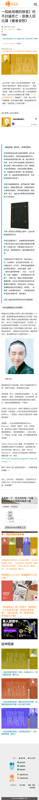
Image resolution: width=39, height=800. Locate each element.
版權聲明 (22, 766)
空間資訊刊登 (24, 778)
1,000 (11, 518)
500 (10, 515)
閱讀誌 (12, 766)
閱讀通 (12, 777)
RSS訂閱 (32, 758)
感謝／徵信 (31, 785)
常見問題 (32, 787)
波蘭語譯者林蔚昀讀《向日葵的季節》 (15, 560)
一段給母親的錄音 (7, 38)
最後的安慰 (20, 38)
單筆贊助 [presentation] (14, 507)
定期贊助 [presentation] (6, 507)
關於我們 (22, 762)
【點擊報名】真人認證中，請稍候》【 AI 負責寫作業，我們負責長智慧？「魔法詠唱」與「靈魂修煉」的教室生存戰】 (19, 611)
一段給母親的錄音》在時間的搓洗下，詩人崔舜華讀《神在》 (19, 732)
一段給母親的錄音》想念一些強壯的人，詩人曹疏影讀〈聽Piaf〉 (19, 673)
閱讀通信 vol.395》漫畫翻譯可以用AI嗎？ (19, 576)
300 (10, 512)
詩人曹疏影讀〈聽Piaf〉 (16, 569)
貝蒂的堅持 (28, 38)
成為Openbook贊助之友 (15, 527)
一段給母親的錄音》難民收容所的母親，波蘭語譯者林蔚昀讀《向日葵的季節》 (19, 703)
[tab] (6, 507)
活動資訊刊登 (24, 775)
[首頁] (11, 4)
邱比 (15, 38)
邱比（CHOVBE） (9, 29)
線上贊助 (22, 785)
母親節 (35, 38)
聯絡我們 (22, 770)
